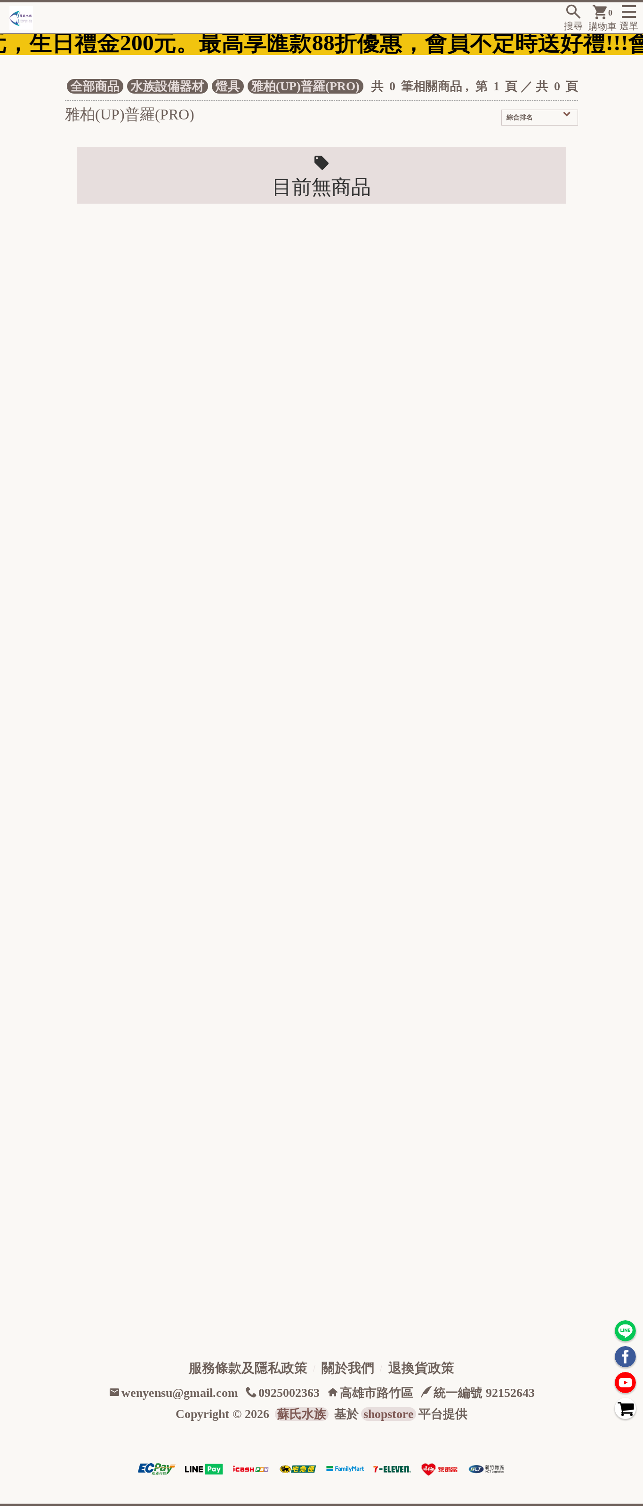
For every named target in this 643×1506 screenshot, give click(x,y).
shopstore (388, 1414)
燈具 (228, 86)
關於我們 (348, 1368)
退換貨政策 (421, 1368)
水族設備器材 (167, 86)
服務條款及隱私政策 (248, 1368)
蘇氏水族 (301, 1414)
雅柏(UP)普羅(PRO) (305, 86)
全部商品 (95, 86)
